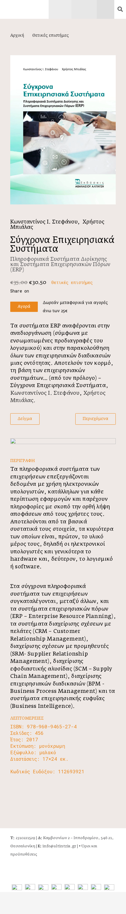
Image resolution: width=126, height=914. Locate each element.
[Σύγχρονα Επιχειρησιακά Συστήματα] (63, 129)
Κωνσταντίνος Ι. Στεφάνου (44, 222)
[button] (120, 9)
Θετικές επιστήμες (50, 35)
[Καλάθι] (111, 9)
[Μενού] (60, 9)
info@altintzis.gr (57, 846)
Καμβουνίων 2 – (56, 838)
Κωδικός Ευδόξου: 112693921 (47, 771)
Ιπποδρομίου (86, 838)
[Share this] (22, 291)
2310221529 (22, 838)
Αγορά (24, 307)
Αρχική (17, 35)
